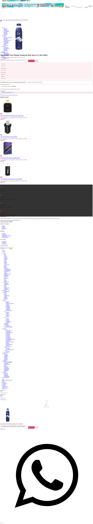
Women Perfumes (6, 48)
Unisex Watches (6, 54)
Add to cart (31, 427)
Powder (5, 44)
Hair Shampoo (6, 30)
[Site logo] (3, 8)
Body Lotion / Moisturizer (8, 37)
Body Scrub (6, 39)
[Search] (82, 6)
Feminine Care (6, 42)
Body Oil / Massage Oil (7, 40)
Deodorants (5, 50)
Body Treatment (6, 41)
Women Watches (6, 53)
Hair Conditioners (6, 31)
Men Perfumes (6, 47)
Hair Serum (5, 28)
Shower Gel (6, 43)
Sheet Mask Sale (6, 58)
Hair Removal (6, 45)
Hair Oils (5, 29)
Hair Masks (5, 32)
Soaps (5, 36)
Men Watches (6, 52)
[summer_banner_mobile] (16, 1)
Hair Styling (6, 33)
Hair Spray (5, 34)
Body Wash (5, 38)
